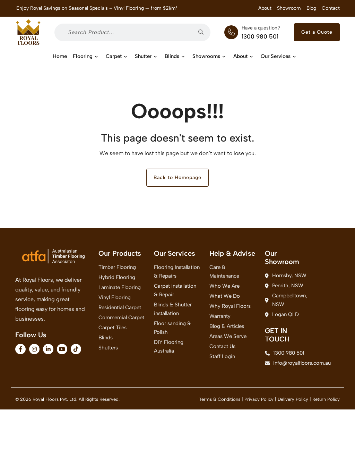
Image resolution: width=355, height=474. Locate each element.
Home (60, 56)
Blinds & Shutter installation (173, 309)
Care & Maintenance (224, 271)
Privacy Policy (259, 399)
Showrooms (206, 56)
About (264, 8)
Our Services (276, 56)
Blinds (172, 56)
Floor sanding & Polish (172, 327)
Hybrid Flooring (116, 277)
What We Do (224, 296)
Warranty (220, 316)
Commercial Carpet (121, 317)
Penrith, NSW (287, 285)
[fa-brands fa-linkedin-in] (48, 349)
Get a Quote (316, 32)
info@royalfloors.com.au (292, 363)
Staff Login (222, 356)
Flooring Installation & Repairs (177, 271)
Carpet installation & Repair (175, 290)
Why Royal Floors (230, 306)
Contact (331, 8)
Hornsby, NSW (289, 275)
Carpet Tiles (112, 327)
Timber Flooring (117, 267)
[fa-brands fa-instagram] (34, 349)
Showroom (289, 8)
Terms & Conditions (219, 399)
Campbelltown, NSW (289, 300)
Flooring (83, 56)
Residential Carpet (119, 307)
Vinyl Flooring (114, 297)
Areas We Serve (227, 336)
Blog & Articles (226, 326)
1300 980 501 (260, 36)
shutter (143, 56)
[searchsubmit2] (203, 32)
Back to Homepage (177, 177)
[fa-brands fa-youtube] (62, 349)
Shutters (108, 348)
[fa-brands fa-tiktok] (75, 349)
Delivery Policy (293, 399)
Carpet (114, 56)
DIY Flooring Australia (168, 346)
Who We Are (224, 286)
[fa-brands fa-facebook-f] (20, 349)
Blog (311, 8)
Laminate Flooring (119, 287)
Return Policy (326, 399)
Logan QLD (285, 314)
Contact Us (222, 346)
